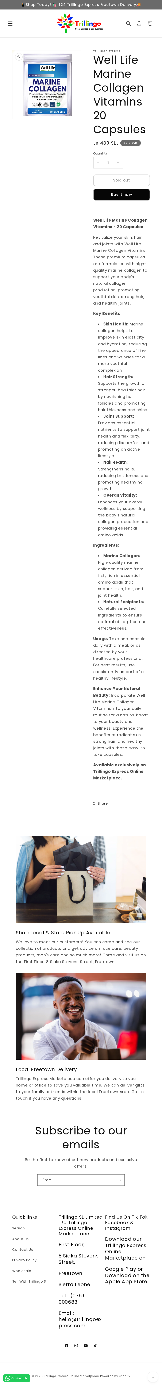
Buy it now (121, 194)
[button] (10, 23)
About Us (20, 1239)
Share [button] (102, 803)
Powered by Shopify (115, 1376)
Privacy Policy (24, 1260)
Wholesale (21, 1270)
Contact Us (22, 1249)
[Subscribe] (119, 1180)
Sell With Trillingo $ (29, 1281)
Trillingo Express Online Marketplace (71, 1376)
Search (18, 1228)
